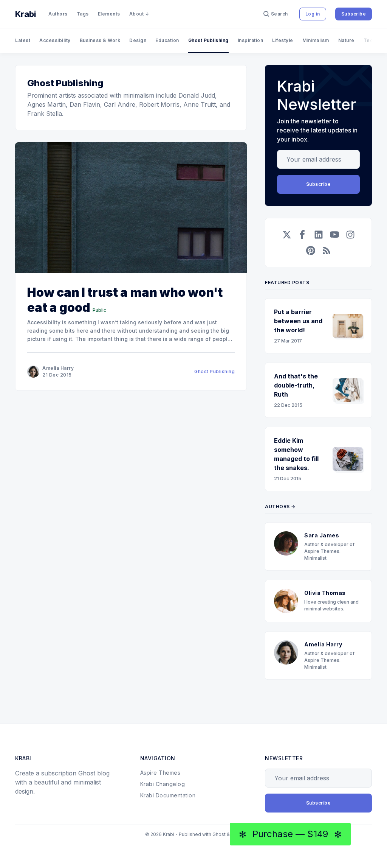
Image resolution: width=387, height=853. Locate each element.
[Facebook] (302, 234)
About (136, 14)
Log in (312, 14)
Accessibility (55, 40)
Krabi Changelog (162, 784)
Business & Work (100, 40)
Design (137, 40)
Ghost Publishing (208, 40)
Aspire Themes (160, 772)
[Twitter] (286, 234)
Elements (109, 14)
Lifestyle (282, 40)
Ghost (219, 834)
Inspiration (250, 40)
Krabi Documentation (168, 795)
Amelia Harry (58, 368)
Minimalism (315, 40)
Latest (22, 40)
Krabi (25, 14)
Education (167, 40)
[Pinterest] (310, 250)
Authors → (280, 506)
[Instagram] (350, 234)
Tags (83, 14)
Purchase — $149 (290, 834)
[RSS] (326, 250)
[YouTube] (334, 234)
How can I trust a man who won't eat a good (125, 300)
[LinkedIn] (318, 234)
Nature (346, 40)
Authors (58, 14)
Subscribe (353, 14)
